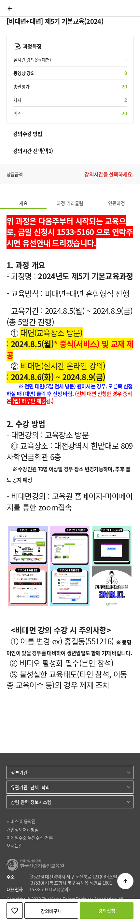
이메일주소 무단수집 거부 (30, 838)
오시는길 (14, 845)
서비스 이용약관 (21, 821)
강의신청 (106, 910)
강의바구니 (51, 911)
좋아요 (15, 910)
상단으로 (125, 881)
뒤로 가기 (10, 8)
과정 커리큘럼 (70, 203)
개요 (23, 203)
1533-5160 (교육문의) (49, 889)
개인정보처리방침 (22, 829)
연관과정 (116, 203)
